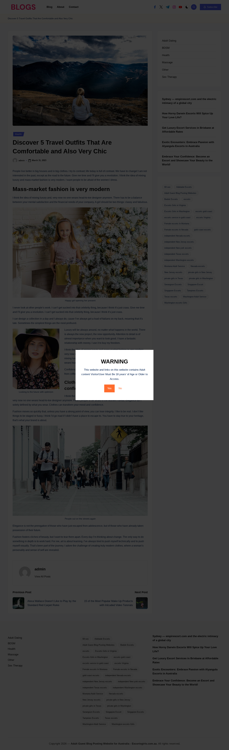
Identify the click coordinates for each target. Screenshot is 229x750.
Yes (109, 388)
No (120, 388)
